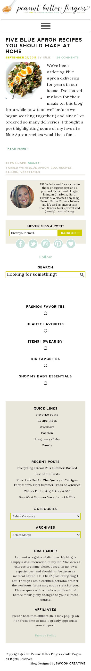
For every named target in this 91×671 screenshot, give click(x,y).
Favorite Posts (47, 414)
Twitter (34, 244)
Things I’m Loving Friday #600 (47, 491)
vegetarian (30, 172)
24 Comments (68, 57)
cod (54, 167)
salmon (12, 172)
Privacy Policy (45, 635)
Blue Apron (39, 167)
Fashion (47, 433)
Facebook (22, 244)
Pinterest (59, 244)
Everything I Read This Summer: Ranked (47, 468)
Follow (45, 256)
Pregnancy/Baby (47, 439)
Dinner (34, 163)
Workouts (47, 427)
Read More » (18, 148)
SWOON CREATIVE (70, 663)
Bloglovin (71, 244)
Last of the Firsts (47, 474)
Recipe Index (47, 420)
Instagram (47, 244)
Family (47, 445)
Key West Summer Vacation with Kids (47, 497)
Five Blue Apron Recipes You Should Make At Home (44, 45)
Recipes (65, 167)
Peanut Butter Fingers (45, 10)
